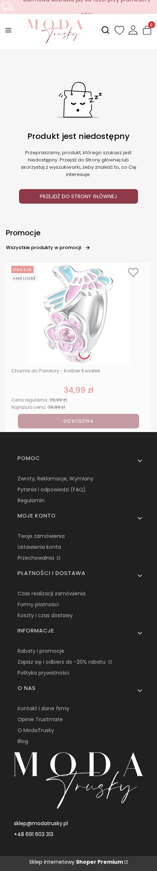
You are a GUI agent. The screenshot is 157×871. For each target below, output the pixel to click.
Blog (23, 741)
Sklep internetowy (76, 862)
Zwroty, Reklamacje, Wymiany (55, 478)
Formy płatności (38, 604)
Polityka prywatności (43, 672)
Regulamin (31, 500)
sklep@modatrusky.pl (41, 823)
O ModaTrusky (36, 730)
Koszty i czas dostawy (45, 615)
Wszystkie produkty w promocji (43, 247)
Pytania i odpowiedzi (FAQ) (52, 489)
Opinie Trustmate (40, 719)
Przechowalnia (36, 558)
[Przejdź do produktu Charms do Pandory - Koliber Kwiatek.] (78, 314)
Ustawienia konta (39, 547)
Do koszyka (78, 420)
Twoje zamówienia (41, 536)
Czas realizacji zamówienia (51, 593)
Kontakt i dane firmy (43, 708)
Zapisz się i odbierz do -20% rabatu (62, 662)
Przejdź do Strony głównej (78, 196)
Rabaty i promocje (41, 651)
